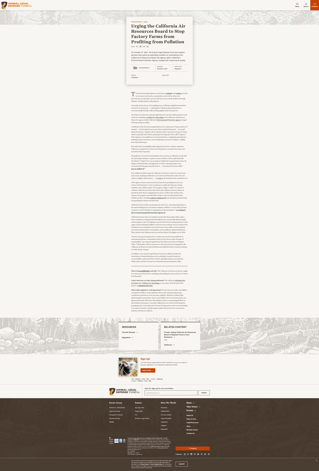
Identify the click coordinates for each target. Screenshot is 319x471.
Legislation (164, 422)
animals (169, 93)
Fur (136, 415)
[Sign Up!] (128, 367)
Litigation (164, 425)
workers (179, 93)
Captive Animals (114, 411)
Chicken (137, 379)
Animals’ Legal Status (142, 418)
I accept (183, 464)
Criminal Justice (166, 415)
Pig (148, 379)
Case (165, 340)
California (160, 379)
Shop (188, 426)
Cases (146, 22)
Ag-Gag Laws (139, 407)
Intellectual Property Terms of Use (158, 446)
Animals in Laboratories (117, 407)
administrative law (145, 286)
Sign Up (147, 370)
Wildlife (111, 422)
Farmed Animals (136, 22)
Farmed (129, 332)
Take (192, 406)
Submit (204, 393)
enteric (157, 198)
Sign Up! (145, 358)
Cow (143, 379)
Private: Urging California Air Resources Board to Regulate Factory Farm (180, 334)
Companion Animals (116, 415)
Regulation (164, 429)
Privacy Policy (144, 464)
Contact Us (190, 433)
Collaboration (165, 411)
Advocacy (164, 407)
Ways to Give (191, 419)
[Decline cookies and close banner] (316, 460)
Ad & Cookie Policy (156, 464)
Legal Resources (192, 422)
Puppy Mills (139, 411)
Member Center (192, 430)
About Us (189, 415)
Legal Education (166, 418)
